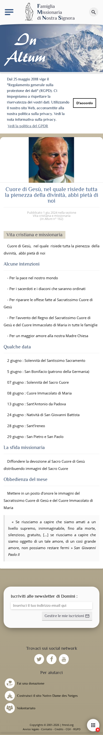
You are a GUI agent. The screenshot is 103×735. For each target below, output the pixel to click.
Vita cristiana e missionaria (51, 215)
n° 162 (51, 219)
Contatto (46, 729)
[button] (67, 616)
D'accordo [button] (84, 103)
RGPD (76, 729)
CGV (68, 729)
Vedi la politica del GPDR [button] (28, 126)
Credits (59, 729)
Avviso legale (31, 729)
